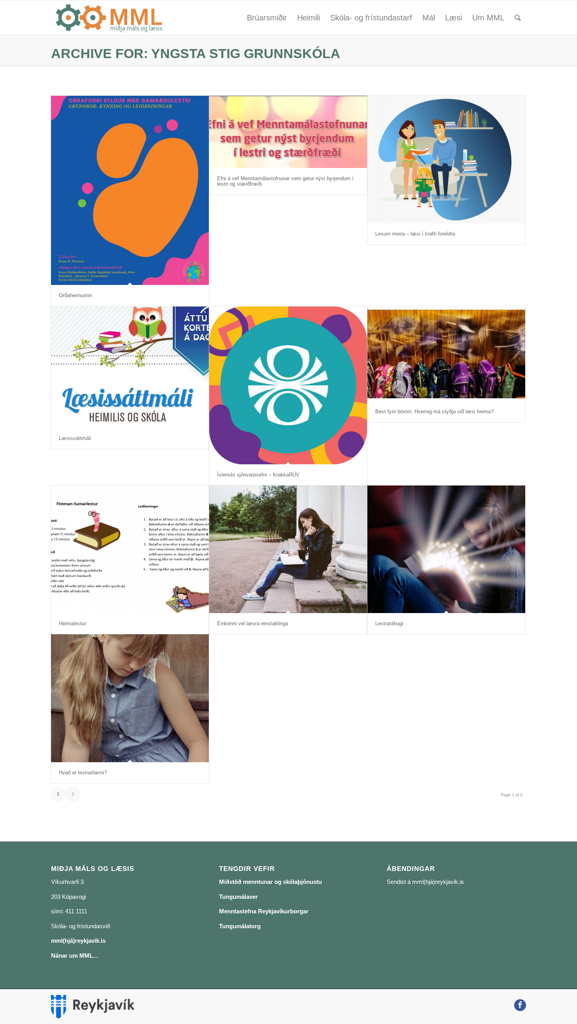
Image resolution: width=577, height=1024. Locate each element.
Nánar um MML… (75, 955)
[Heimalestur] (130, 549)
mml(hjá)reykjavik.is (78, 940)
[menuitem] (267, 17)
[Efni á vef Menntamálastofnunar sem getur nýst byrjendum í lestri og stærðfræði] (288, 132)
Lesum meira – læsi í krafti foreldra (415, 234)
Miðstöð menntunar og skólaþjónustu (270, 881)
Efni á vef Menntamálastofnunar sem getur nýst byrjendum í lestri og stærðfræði (285, 181)
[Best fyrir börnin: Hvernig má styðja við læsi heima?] (446, 354)
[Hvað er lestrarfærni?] (130, 698)
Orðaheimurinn (75, 295)
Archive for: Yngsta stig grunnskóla (195, 53)
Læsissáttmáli (75, 438)
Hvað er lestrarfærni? (83, 773)
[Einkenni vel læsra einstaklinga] (288, 549)
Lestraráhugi (389, 623)
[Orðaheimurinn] (130, 190)
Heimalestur (72, 623)
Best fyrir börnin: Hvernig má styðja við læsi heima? (434, 411)
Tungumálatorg (240, 926)
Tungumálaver (238, 896)
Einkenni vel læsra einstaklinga (252, 623)
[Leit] (517, 17)
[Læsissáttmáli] (130, 367)
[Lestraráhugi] (446, 549)
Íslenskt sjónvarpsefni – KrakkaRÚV (258, 475)
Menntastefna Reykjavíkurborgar (264, 911)
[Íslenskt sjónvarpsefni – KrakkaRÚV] (288, 385)
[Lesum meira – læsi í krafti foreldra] (446, 159)
